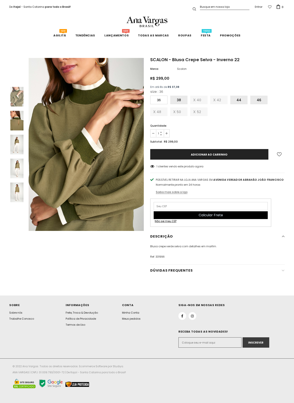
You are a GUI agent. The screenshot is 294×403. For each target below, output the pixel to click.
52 (199, 112)
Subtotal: (156, 141)
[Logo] (147, 22)
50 (179, 112)
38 (179, 100)
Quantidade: (158, 126)
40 (199, 100)
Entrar (258, 7)
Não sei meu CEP (165, 221)
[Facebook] (182, 316)
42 (219, 100)
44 (239, 100)
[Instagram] (192, 316)
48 (159, 112)
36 (159, 100)
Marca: (154, 69)
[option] (86, 144)
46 (259, 100)
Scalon (182, 69)
